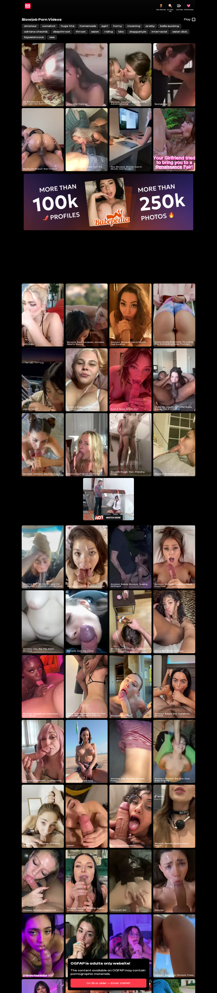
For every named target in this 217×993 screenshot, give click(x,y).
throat (81, 31)
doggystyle (137, 31)
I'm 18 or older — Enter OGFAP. (109, 983)
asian (95, 31)
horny (117, 26)
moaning (133, 26)
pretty (150, 26)
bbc (121, 31)
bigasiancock (34, 37)
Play (187, 19)
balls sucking (169, 26)
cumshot (48, 26)
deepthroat (61, 31)
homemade (88, 26)
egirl (104, 26)
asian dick (179, 31)
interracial (159, 31)
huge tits (67, 26)
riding (108, 31)
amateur (30, 26)
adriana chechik (36, 31)
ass (52, 37)
